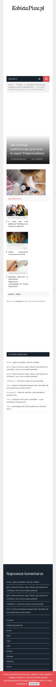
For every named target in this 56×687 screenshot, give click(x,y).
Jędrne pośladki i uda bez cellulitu (26, 362)
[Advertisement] (28, 47)
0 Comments (38, 159)
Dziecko (10, 651)
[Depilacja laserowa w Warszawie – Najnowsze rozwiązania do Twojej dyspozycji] (17, 267)
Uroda (9, 630)
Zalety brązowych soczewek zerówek (18, 253)
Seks (8, 646)
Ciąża (9, 641)
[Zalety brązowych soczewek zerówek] (17, 239)
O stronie (10, 620)
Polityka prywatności (15, 625)
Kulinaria (10, 661)
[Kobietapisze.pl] (28, 8)
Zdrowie (10, 656)
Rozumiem (34, 683)
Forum (9, 666)
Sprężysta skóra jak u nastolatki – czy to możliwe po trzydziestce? (25, 400)
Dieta (9, 635)
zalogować (19, 301)
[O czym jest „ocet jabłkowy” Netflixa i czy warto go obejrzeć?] (17, 212)
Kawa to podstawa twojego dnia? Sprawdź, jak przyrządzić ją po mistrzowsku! (27, 386)
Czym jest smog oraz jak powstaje (30, 381)
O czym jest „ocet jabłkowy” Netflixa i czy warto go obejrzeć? (18, 223)
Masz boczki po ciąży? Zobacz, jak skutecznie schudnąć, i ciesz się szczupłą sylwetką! (27, 368)
